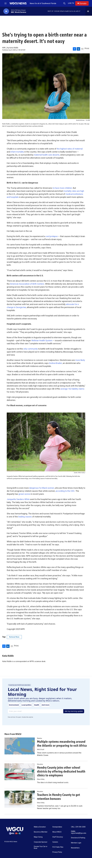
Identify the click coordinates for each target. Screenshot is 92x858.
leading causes (25, 516)
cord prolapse (51, 236)
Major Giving (38, 837)
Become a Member (40, 832)
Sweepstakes (57, 827)
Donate (82, 3)
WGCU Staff (40, 749)
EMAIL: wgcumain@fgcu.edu (78, 832)
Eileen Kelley (40, 779)
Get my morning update (74, 711)
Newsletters (75, 848)
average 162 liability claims (72, 389)
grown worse (24, 494)
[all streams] (88, 11)
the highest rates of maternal (70, 149)
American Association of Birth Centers (27, 284)
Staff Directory (57, 837)
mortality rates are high (74, 191)
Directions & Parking (78, 838)
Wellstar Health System (42, 340)
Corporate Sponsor (40, 842)
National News (14, 637)
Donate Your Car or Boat (40, 847)
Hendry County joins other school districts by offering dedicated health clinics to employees (61, 771)
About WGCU (56, 832)
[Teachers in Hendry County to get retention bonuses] (19, 799)
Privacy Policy (57, 852)
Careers (55, 842)
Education (40, 764)
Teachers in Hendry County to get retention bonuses (58, 797)
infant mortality (17, 152)
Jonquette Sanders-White (18, 499)
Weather (39, 738)
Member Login (76, 843)
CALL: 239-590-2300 (78, 827)
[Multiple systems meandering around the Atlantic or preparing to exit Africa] (19, 745)
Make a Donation (40, 827)
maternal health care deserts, (46, 155)
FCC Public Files (57, 847)
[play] (6, 11)
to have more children (62, 188)
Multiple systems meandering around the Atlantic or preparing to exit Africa (62, 744)
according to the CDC (65, 491)
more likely (80, 360)
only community (30, 349)
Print (87, 48)
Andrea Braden (55, 363)
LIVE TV (71, 3)
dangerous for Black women (41, 488)
